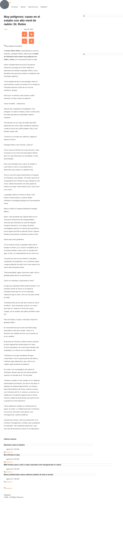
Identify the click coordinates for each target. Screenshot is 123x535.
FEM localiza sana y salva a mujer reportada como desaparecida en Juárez (32, 465)
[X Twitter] (31, 41)
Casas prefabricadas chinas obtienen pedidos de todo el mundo (28, 475)
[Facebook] (24, 34)
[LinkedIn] (24, 41)
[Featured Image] (48, 445)
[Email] (31, 34)
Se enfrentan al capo (12, 455)
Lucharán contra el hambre (14, 445)
